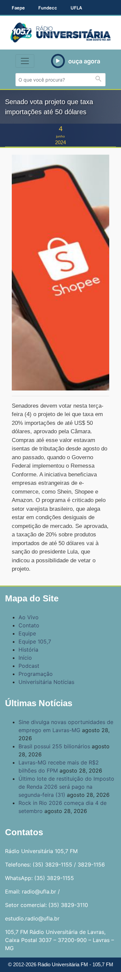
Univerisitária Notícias (46, 682)
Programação (35, 673)
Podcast (28, 665)
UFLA (76, 7)
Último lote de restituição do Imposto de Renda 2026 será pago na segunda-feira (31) (66, 786)
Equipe (27, 633)
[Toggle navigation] (24, 61)
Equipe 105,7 (34, 641)
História (28, 649)
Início (25, 657)
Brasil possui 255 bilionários (54, 746)
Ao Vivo (28, 617)
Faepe (18, 7)
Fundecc (47, 7)
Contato (28, 625)
